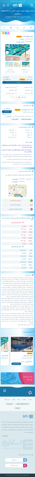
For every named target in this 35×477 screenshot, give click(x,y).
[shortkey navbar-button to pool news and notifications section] (4, 27)
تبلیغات (13, 399)
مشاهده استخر (16, 364)
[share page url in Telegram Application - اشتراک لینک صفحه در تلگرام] (14, 97)
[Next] (1, 349)
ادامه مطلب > (5, 436)
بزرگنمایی (17, 195)
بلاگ (19, 399)
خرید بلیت (7, 111)
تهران (18, 17)
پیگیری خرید (9, 404)
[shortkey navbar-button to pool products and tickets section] (24, 27)
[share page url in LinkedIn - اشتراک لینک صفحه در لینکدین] (12, 97)
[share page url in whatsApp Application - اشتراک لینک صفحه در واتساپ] (19, 97)
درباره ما (30, 399)
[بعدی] (7, 52)
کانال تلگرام (14, 460)
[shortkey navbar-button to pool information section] (31, 27)
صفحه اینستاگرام (14, 465)
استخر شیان (5, 356)
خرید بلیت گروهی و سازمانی (22, 404)
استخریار (28, 17)
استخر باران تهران (28, 356)
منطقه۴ (14, 17)
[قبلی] (27, 52)
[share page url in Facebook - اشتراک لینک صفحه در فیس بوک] (10, 97)
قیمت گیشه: (9, 114)
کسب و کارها (7, 399)
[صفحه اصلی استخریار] (17, 5)
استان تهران (23, 17)
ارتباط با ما (24, 399)
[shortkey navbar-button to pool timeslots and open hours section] (10, 27)
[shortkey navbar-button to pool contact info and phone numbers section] (17, 27)
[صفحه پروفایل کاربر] (8, 5)
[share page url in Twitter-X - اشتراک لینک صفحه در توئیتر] (16, 97)
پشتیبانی (17, 408)
